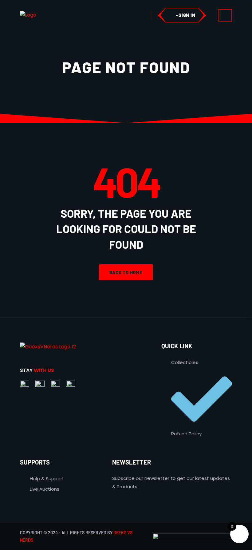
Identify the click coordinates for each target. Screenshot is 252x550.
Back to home (126, 272)
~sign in (185, 15)
